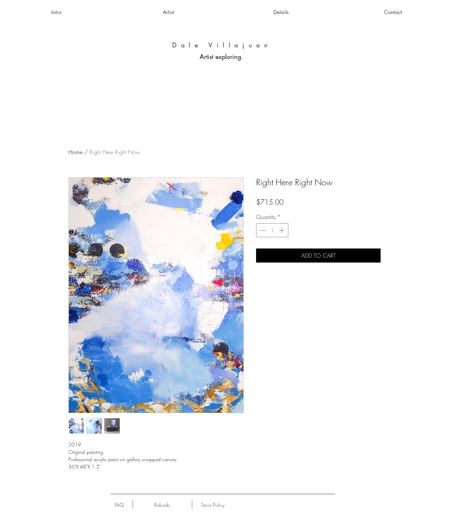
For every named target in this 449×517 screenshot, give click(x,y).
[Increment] (282, 230)
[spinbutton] (272, 230)
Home (75, 152)
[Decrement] (262, 230)
